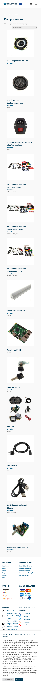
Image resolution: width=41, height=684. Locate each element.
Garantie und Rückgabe (26, 573)
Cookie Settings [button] (8, 679)
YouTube (26, 625)
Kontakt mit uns (24, 575)
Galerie (4, 575)
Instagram (27, 622)
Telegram (27, 619)
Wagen (4, 568)
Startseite (7, 14)
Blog (3, 573)
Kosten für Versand (25, 568)
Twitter (26, 616)
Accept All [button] (19, 679)
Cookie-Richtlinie (24, 570)
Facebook (27, 613)
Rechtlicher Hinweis (25, 566)
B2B (3, 577)
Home (4, 570)
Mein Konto (5, 566)
